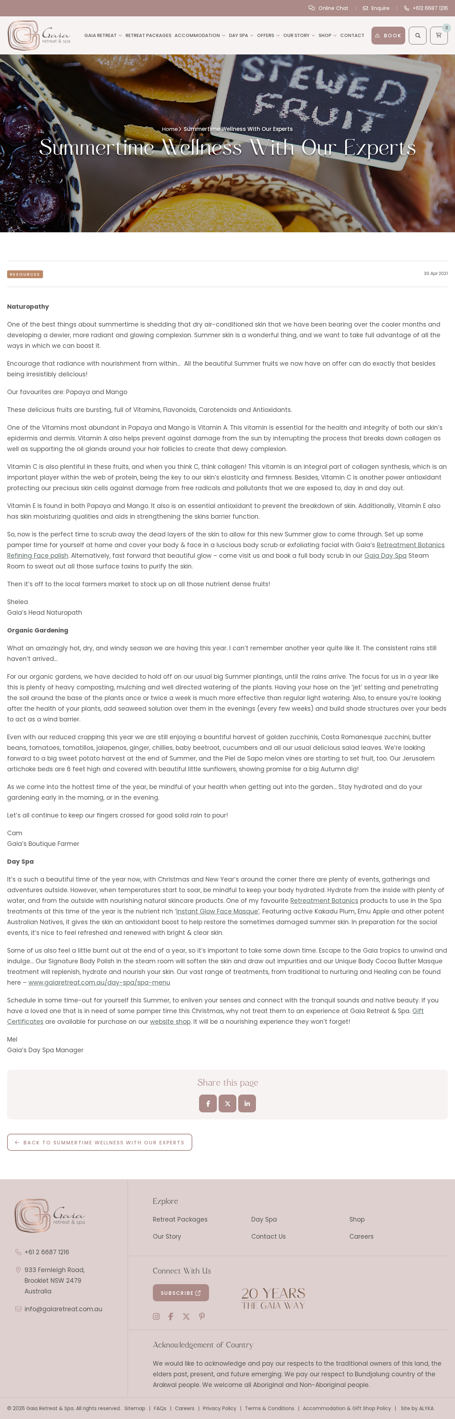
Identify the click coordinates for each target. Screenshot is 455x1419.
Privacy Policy (219, 1408)
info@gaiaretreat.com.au (63, 1309)
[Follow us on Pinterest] (202, 1316)
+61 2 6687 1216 (47, 1252)
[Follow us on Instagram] (156, 1316)
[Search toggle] (418, 35)
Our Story (167, 1236)
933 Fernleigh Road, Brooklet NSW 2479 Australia (55, 1281)
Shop (357, 1219)
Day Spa (264, 1219)
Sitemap (134, 1408)
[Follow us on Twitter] (186, 1316)
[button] (103, 35)
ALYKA (426, 1408)
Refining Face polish (37, 555)
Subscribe (177, 1293)
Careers (361, 1236)
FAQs (160, 1408)
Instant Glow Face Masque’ (217, 911)
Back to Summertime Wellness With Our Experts (103, 1142)
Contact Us (268, 1236)
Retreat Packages (180, 1219)
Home (170, 129)
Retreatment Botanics (411, 545)
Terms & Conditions (269, 1408)
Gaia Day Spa (385, 555)
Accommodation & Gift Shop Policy (347, 1408)
